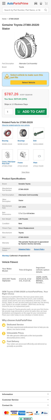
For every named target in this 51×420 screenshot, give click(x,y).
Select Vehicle (28, 82)
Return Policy (39, 249)
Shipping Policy (24, 249)
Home (4, 19)
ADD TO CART (33, 111)
